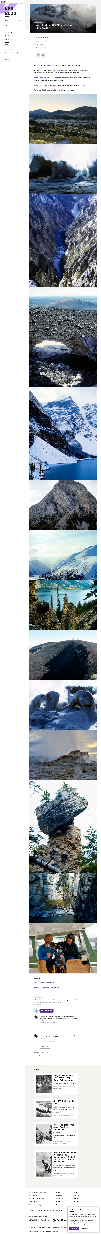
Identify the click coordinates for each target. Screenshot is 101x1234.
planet (46, 1002)
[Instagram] (18, 53)
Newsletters (59, 1205)
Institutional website (44, 1227)
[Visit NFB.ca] (10, 2)
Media (58, 1201)
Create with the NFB (35, 1201)
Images (45, 41)
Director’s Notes (9, 32)
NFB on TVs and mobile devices (38, 1216)
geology (56, 1000)
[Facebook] (5, 53)
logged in (43, 1056)
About (58, 1192)
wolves (67, 70)
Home (6, 25)
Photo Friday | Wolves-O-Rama (44, 982)
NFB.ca (75, 1192)
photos (42, 1002)
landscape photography (65, 1000)
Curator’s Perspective (11, 29)
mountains (74, 1000)
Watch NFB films (34, 1195)
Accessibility (32, 1227)
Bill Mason (50, 65)
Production (8, 39)
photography (37, 1002)
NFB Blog (10, 11)
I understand (74, 1228)
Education (7, 35)
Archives (76, 1205)
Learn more (85, 1228)
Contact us (59, 1198)
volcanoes (58, 1002)
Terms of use (55, 1227)
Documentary (39, 41)
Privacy (63, 1227)
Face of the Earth (41, 78)
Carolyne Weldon (43, 37)
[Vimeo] (11, 53)
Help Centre (59, 1195)
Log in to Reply (45, 1030)
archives (36, 1000)
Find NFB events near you (36, 1198)
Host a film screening (35, 1205)
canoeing (59, 70)
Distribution (76, 1198)
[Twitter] (8, 53)
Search (7, 20)
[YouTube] (14, 53)
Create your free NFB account (37, 1192)
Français (7, 59)
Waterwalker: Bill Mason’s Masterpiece (46, 987)
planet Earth (52, 1002)
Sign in (6, 44)
